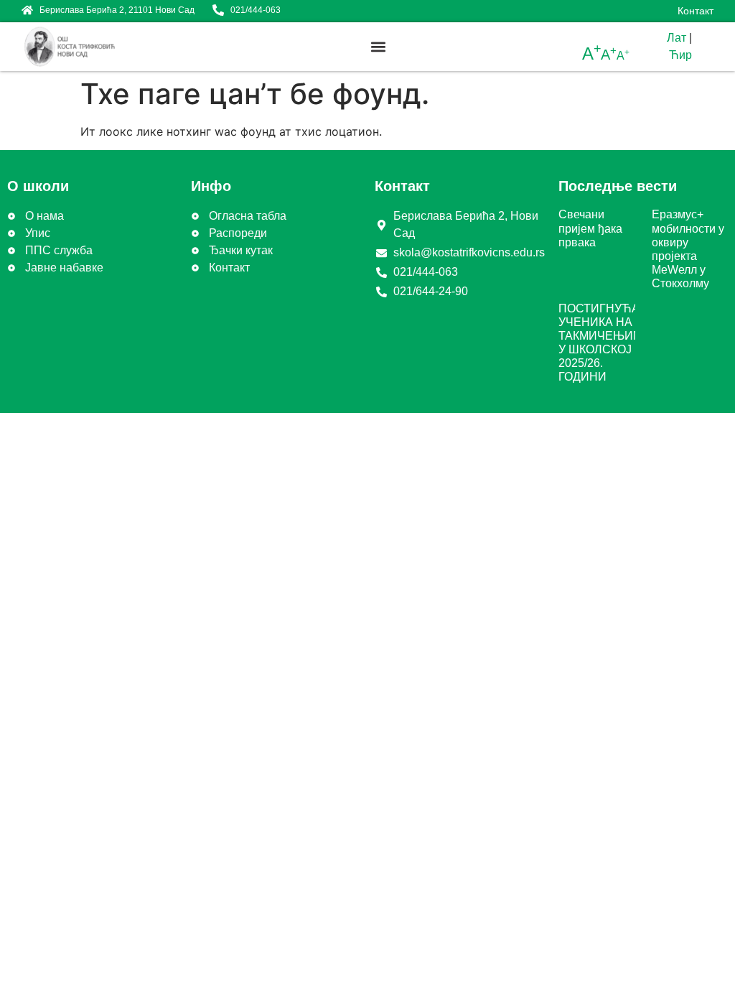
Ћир (680, 55)
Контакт (695, 11)
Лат (676, 38)
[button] (378, 47)
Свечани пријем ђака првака (590, 228)
